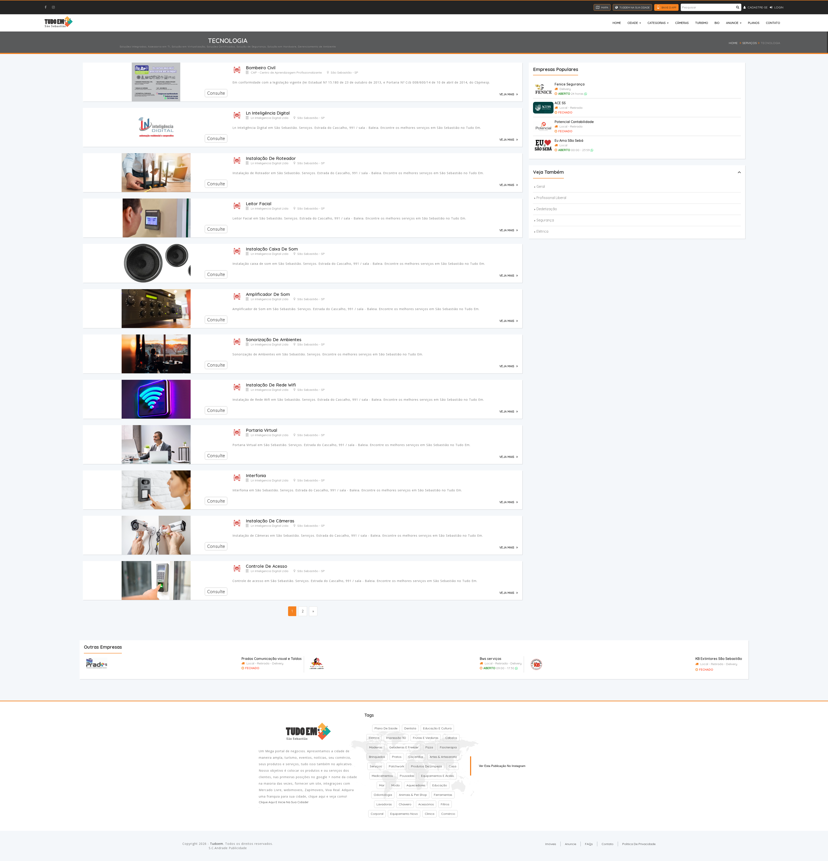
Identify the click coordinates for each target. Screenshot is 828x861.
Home (617, 23)
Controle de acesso (266, 566)
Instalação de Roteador (271, 158)
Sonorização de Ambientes (273, 339)
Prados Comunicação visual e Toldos (272, 658)
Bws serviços (490, 658)
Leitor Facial (258, 203)
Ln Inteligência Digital (268, 113)
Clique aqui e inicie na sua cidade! (283, 802)
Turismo (701, 23)
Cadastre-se (757, 7)
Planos (753, 23)
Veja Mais (507, 94)
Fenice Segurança (570, 84)
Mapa (604, 7)
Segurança (545, 220)
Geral (540, 186)
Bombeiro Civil (261, 67)
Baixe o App (668, 7)
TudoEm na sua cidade (634, 7)
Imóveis (550, 844)
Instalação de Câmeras (270, 521)
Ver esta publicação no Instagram (502, 766)
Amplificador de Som (268, 294)
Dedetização (546, 209)
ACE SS (560, 103)
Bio (717, 23)
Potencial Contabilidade (574, 122)
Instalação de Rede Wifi (271, 385)
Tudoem (216, 844)
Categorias (657, 23)
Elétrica (542, 231)
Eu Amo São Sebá (569, 140)
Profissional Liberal (551, 198)
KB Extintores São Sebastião (718, 658)
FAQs (589, 844)
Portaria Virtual (261, 430)
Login (778, 7)
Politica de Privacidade (639, 844)
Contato (773, 23)
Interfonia (256, 475)
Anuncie (732, 23)
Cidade (633, 23)
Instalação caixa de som (272, 249)
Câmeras (682, 23)
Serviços (749, 43)
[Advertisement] (168, 629)
